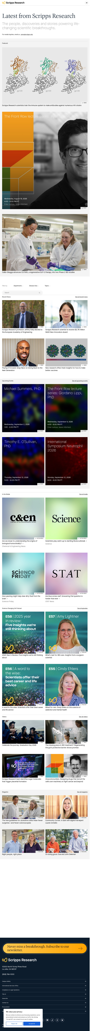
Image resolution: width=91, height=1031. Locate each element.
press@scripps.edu (27, 34)
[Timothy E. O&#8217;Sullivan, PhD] (23, 461)
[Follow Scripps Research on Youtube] (47, 1020)
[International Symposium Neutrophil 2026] (66, 461)
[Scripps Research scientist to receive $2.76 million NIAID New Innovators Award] (66, 316)
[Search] (39, 292)
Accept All (32, 1023)
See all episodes (82, 608)
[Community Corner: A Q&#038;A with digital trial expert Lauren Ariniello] (66, 809)
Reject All (14, 1023)
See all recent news (81, 297)
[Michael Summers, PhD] (23, 408)
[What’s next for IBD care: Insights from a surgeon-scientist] (66, 635)
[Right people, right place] (23, 842)
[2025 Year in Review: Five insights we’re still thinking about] (23, 635)
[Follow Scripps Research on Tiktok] (52, 1020)
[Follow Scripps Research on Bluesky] (62, 1020)
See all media (83, 494)
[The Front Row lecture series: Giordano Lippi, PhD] (66, 408)
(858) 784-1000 (8, 974)
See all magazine (82, 792)
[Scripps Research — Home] (13, 2)
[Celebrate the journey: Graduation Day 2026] (23, 733)
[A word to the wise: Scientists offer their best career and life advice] (23, 687)
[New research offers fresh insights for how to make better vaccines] (66, 355)
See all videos (83, 717)
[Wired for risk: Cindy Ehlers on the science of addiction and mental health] (66, 687)
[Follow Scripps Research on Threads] (57, 1020)
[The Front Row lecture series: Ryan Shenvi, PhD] (45, 160)
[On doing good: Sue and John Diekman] (66, 842)
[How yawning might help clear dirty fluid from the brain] (23, 578)
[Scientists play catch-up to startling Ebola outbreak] (66, 521)
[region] (23, 1018)
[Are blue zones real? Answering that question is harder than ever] (66, 578)
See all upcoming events (80, 381)
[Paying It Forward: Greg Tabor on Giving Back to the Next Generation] (23, 355)
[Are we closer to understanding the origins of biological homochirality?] (23, 523)
